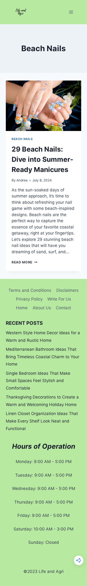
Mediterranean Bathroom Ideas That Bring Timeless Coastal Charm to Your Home (42, 356)
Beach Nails (22, 139)
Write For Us (59, 299)
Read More (24, 262)
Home (22, 307)
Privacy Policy (29, 299)
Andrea (22, 180)
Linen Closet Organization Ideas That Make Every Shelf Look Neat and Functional (42, 421)
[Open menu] (70, 12)
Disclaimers (67, 290)
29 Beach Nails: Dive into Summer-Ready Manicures (42, 159)
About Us (42, 307)
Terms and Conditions (29, 290)
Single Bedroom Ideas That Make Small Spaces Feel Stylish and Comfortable (38, 381)
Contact (63, 307)
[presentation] (43, 106)
